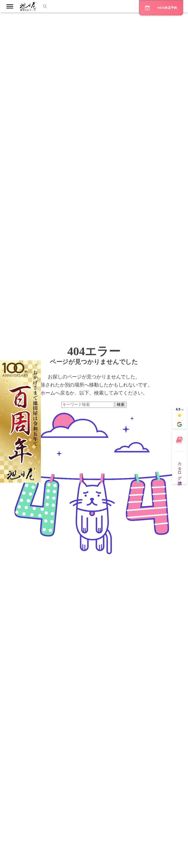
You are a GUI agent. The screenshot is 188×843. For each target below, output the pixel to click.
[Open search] (45, 6)
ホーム (47, 392)
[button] (161, 7)
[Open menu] (10, 6)
